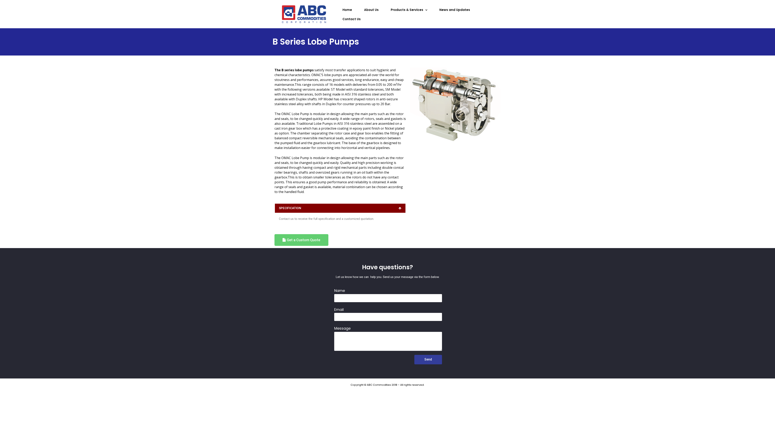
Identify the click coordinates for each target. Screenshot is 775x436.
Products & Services (407, 10)
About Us (371, 10)
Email (339, 309)
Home (347, 10)
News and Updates (454, 10)
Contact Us (351, 19)
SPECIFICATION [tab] (290, 208)
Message (342, 328)
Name (339, 290)
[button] (301, 240)
